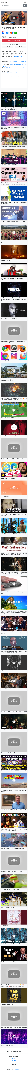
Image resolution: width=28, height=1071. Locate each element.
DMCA (14, 1058)
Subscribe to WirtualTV (14, 40)
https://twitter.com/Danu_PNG (10, 72)
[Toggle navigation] (25, 2)
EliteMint (4, 2)
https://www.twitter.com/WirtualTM (15, 68)
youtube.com (17, 1069)
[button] (25, 5)
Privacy (14, 1060)
